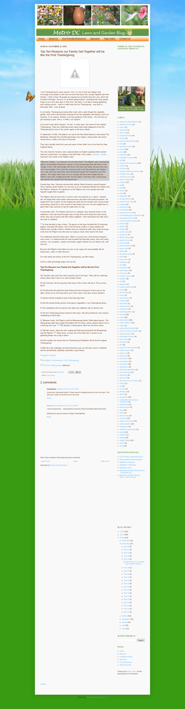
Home (41, 39)
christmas (123, 168)
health (122, 257)
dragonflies (124, 196)
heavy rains (124, 259)
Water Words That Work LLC (96, 697)
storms (122, 394)
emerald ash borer (126, 213)
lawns (122, 290)
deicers (122, 191)
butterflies (123, 155)
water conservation (127, 421)
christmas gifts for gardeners (130, 171)
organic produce (126, 334)
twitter (122, 413)
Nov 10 (127, 593)
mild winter (124, 304)
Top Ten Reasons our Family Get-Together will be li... (134, 563)
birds (121, 152)
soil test (122, 389)
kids (121, 281)
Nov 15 (127, 577)
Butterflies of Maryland (128, 465)
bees (121, 144)
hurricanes (123, 273)
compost (123, 182)
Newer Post (45, 461)
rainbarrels (124, 364)
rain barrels (124, 358)
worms (122, 443)
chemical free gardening (128, 163)
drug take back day (127, 202)
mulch (122, 317)
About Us (53, 39)
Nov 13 (127, 583)
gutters (122, 251)
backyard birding (126, 136)
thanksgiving (51, 375)
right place (123, 375)
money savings (125, 306)
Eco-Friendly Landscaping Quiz (131, 457)
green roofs (124, 248)
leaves (122, 295)
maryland (123, 301)
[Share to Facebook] (77, 372)
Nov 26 (127, 553)
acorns (122, 127)
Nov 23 (127, 556)
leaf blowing (124, 292)
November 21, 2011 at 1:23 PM (66, 406)
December (126, 541)
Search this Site (125, 665)
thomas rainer (125, 407)
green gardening (126, 246)
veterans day (124, 416)
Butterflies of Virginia (127, 462)
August (124, 622)
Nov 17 (127, 571)
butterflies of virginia (127, 158)
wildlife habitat (125, 440)
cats (121, 160)
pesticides (123, 342)
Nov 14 (127, 580)
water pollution (125, 424)
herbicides (123, 262)
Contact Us (125, 39)
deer (121, 188)
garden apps (124, 232)
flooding (123, 229)
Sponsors (95, 39)
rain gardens (124, 361)
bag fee (122, 138)
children (123, 166)
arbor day (123, 133)
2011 (122, 535)
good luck (123, 243)
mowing (122, 314)
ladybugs (123, 284)
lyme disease (124, 298)
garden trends (125, 240)
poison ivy (123, 353)
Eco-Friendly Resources (74, 39)
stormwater (124, 397)
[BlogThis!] (72, 372)
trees (121, 410)
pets (121, 345)
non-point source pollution (129, 331)
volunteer (123, 418)
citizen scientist (125, 180)
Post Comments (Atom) (58, 465)
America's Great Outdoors (129, 122)
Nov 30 (127, 546)
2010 (122, 538)
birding (122, 149)
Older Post (105, 461)
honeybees (124, 268)
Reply (49, 398)
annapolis (123, 130)
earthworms (124, 207)
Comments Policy (126, 657)
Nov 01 (127, 612)
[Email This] (69, 372)
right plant (123, 378)
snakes (122, 383)
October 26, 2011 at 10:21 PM (68, 389)
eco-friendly (124, 210)
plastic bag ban (125, 350)
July (123, 625)
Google (43, 684)
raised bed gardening (127, 370)
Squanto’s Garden (99, 154)
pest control (124, 339)
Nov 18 (127, 568)
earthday (123, 204)
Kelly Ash (50, 406)
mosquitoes (124, 309)
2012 (122, 531)
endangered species (127, 218)
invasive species (126, 276)
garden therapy (125, 237)
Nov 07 (127, 596)
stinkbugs (123, 392)
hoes (121, 265)
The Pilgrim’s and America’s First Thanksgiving (60, 360)
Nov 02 (127, 609)
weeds (122, 432)
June (124, 629)
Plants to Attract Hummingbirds (131, 460)
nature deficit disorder (128, 328)
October (125, 616)
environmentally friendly (128, 221)
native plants (124, 320)
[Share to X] (74, 372)
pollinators (123, 356)
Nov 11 (126, 590)
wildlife (122, 438)
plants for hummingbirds (128, 348)
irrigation (123, 279)
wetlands (123, 435)
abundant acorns (126, 124)
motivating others (126, 312)
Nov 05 (127, 599)
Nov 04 (127, 603)
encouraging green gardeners (131, 215)
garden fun (124, 235)
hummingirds (124, 270)
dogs (121, 193)
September (126, 619)
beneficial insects (126, 146)
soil (121, 386)
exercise (123, 224)
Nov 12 (127, 587)
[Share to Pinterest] (79, 372)
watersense (124, 427)
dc (120, 185)
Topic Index (109, 39)
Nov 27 (127, 550)
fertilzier (122, 226)
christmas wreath (126, 177)
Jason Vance (132, 671)
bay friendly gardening (128, 141)
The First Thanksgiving (52, 365)
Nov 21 (127, 559)
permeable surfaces (127, 336)
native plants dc (125, 323)
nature (122, 326)
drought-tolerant (125, 199)
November (126, 544)
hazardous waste (126, 254)
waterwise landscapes (128, 429)
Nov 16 (127, 574)
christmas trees (125, 174)
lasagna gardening (127, 287)
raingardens (124, 367)
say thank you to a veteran (129, 381)
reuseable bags (125, 372)
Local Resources (126, 662)
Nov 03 (127, 606)
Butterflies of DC (126, 468)
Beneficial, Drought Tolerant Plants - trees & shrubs (130, 476)
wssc (121, 446)
